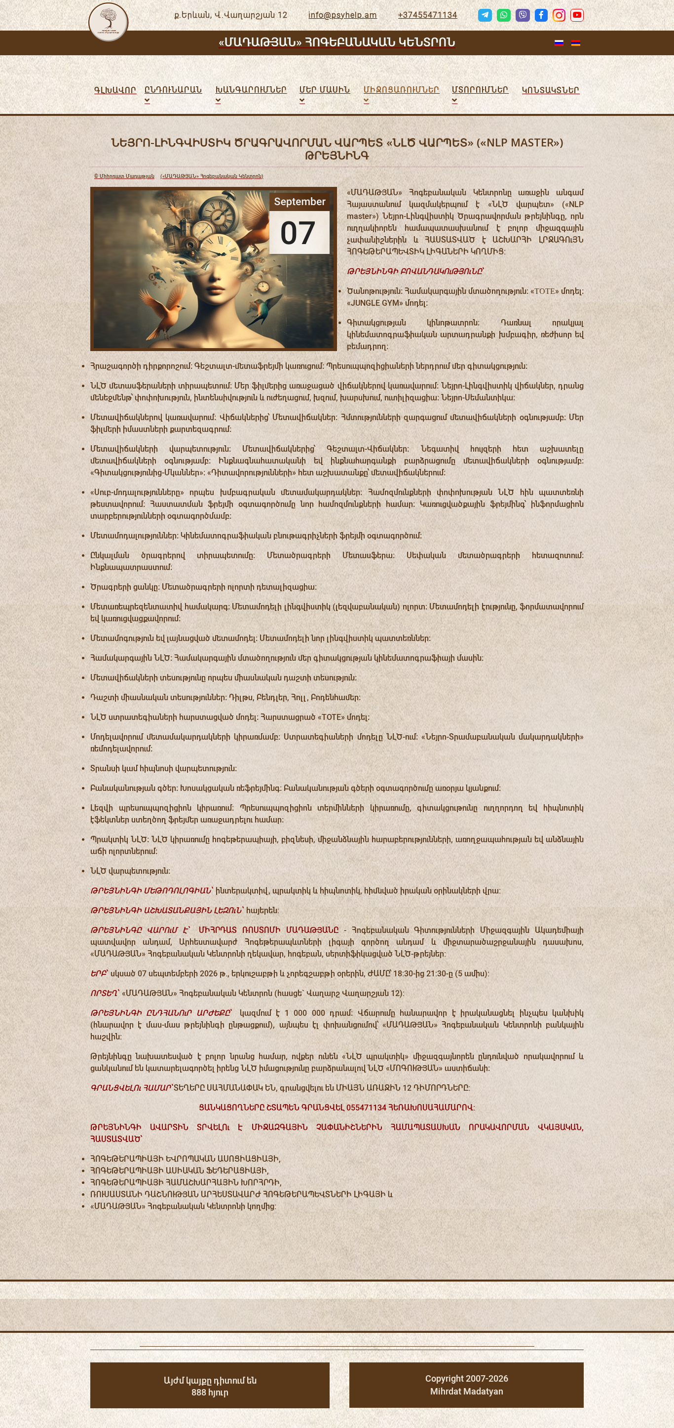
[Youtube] (577, 15)
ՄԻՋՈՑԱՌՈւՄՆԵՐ (402, 90)
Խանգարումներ (251, 90)
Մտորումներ (480, 90)
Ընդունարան (173, 90)
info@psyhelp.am (342, 15)
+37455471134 (427, 15)
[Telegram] (485, 15)
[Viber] (522, 15)
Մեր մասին (325, 90)
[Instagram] (559, 15)
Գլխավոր (115, 90)
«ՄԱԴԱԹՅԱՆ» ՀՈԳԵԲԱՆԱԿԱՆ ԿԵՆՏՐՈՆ (337, 42)
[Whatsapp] (504, 15)
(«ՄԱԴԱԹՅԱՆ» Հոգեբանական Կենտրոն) (178, 176)
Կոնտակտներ (551, 90)
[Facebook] (541, 15)
